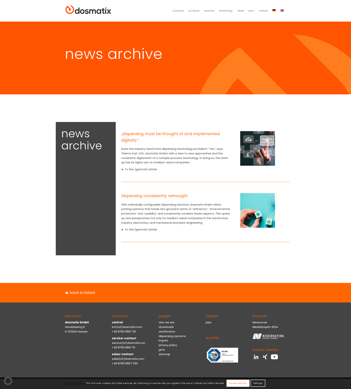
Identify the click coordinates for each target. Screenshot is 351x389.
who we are (166, 322)
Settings (258, 383)
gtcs (162, 350)
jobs (208, 322)
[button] (8, 381)
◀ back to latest (80, 292)
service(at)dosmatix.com (129, 343)
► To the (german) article (139, 169)
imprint (163, 340)
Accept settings (238, 383)
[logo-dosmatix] (88, 11)
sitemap (164, 354)
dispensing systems (172, 336)
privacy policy (168, 345)
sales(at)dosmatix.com (128, 359)
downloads (166, 327)
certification (167, 331)
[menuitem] (178, 11)
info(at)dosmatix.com (127, 327)
